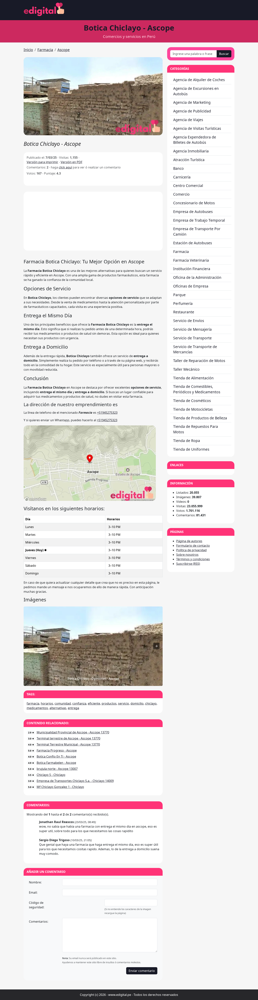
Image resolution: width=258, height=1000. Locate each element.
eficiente (94, 703)
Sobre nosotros (187, 555)
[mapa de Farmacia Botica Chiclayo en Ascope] (90, 500)
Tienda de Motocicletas (193, 409)
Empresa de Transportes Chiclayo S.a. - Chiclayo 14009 (75, 781)
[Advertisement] (93, 221)
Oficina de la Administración (197, 277)
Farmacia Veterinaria (191, 260)
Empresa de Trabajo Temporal (199, 220)
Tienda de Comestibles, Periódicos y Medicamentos (196, 389)
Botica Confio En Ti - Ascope (56, 756)
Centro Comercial (188, 185)
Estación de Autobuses (192, 242)
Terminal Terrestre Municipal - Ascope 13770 (68, 744)
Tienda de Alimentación (193, 377)
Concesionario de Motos (194, 202)
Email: (33, 892)
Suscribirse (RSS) (188, 564)
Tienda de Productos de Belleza (200, 417)
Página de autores (189, 541)
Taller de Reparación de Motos (199, 360)
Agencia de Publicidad (192, 111)
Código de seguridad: (36, 905)
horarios (47, 703)
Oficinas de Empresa (190, 286)
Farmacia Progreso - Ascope (57, 750)
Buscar (224, 54)
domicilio (137, 703)
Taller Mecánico (186, 369)
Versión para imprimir (42, 162)
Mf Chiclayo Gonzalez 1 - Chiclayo (60, 787)
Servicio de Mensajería (192, 329)
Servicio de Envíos (188, 320)
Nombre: (35, 882)
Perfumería (183, 303)
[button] (93, 96)
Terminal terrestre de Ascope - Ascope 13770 (68, 738)
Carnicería (182, 177)
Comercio (181, 194)
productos (109, 703)
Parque (179, 294)
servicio (123, 703)
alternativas (57, 708)
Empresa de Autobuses (193, 211)
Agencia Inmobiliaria (191, 151)
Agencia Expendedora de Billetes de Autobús (194, 140)
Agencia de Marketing (192, 102)
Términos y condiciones (193, 559)
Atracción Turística (189, 159)
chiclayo (151, 703)
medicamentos (37, 708)
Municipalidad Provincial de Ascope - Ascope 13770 (73, 732)
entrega (73, 708)
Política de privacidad (191, 550)
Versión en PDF (71, 162)
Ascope (63, 49)
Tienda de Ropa (186, 440)
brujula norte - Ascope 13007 (57, 769)
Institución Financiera (191, 268)
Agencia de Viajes (188, 119)
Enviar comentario (142, 971)
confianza (79, 703)
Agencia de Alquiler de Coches (199, 79)
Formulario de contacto (193, 545)
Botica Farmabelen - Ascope (56, 763)
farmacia (33, 703)
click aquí (65, 167)
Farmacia (45, 49)
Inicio (28, 49)
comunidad (63, 703)
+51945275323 (107, 412)
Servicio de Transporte (192, 338)
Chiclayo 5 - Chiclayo (51, 775)
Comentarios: (38, 921)
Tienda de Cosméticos (192, 400)
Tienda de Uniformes (191, 449)
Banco (178, 168)
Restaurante (183, 311)
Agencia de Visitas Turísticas (197, 128)
